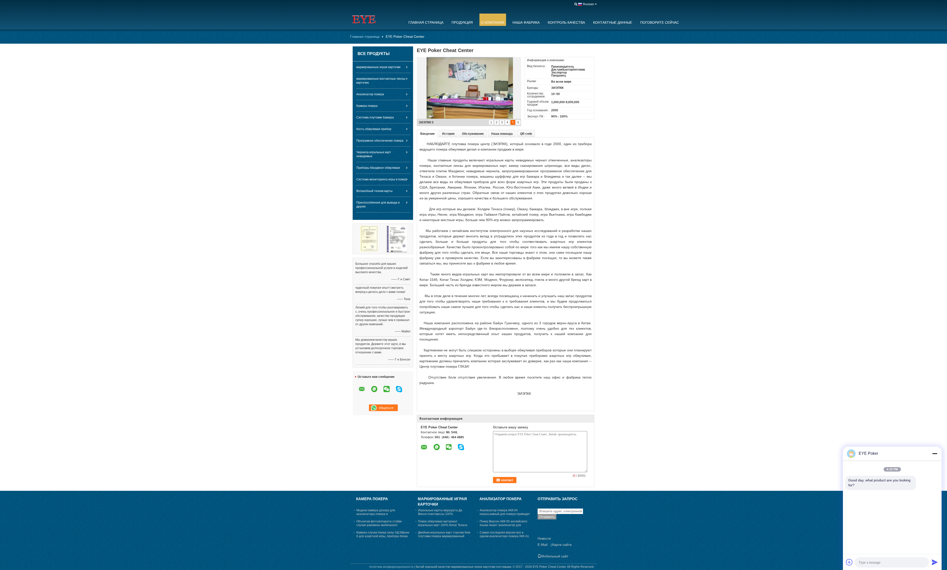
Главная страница (425, 22)
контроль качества (566, 22)
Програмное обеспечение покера (379, 140)
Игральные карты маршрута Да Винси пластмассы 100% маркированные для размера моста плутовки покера (443, 516)
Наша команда (502, 133)
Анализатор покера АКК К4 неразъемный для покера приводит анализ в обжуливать (505, 514)
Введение (427, 133)
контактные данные (612, 22)
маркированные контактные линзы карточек (380, 80)
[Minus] (935, 453)
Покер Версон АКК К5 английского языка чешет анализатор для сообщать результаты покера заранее (503, 527)
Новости (544, 538)
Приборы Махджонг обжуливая (378, 168)
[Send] (935, 562)
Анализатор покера (370, 94)
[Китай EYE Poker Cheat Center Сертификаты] (369, 238)
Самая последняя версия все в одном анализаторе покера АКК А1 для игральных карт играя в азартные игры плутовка (506, 538)
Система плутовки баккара (375, 117)
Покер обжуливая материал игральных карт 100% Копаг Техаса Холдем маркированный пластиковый (444, 525)
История (448, 133)
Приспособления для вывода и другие (378, 204)
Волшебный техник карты (374, 191)
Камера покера (367, 106)
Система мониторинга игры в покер (381, 179)
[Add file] (849, 562)
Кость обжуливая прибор (373, 129)
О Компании (492, 22)
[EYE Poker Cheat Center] (376, 19)
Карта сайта (562, 545)
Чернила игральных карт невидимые (373, 154)
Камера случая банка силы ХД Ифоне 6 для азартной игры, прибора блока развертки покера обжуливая (382, 536)
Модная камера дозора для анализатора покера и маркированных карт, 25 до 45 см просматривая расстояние (379, 516)
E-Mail (542, 545)
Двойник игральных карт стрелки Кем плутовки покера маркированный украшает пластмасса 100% (444, 536)
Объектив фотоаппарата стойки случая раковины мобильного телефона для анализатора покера (381, 525)
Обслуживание (473, 133)
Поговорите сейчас (659, 22)
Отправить (547, 517)
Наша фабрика (526, 22)
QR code (526, 133)
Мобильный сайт (554, 556)
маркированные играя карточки (378, 67)
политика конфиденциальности (391, 567)
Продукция (462, 22)
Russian (588, 4)
